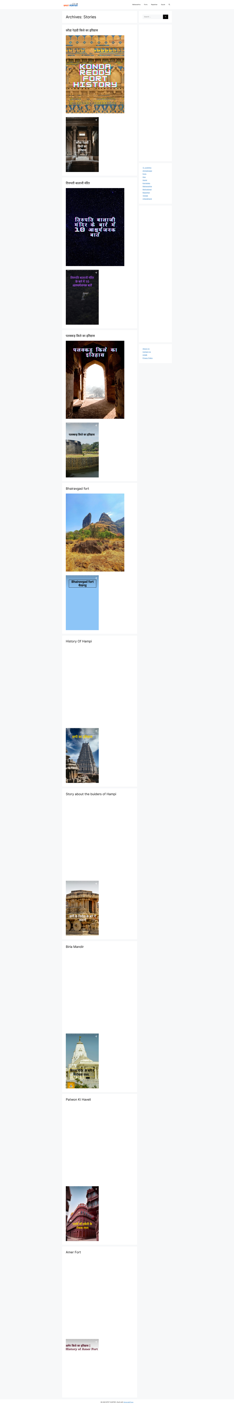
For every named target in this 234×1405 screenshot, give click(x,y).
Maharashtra (136, 4)
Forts (145, 4)
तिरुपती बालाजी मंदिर (78, 183)
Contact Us (147, 352)
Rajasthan (154, 4)
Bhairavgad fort (77, 488)
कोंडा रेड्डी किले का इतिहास (82, 30)
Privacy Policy (148, 358)
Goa (144, 177)
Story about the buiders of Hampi (91, 794)
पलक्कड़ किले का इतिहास (80, 336)
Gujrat (163, 4)
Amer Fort (73, 1252)
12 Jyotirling (147, 168)
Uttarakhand (147, 199)
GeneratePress (128, 1402)
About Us (146, 349)
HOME (145, 355)
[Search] (165, 17)
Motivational (147, 189)
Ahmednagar (147, 171)
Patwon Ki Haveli (78, 1099)
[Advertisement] (155, 93)
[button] (169, 4)
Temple (145, 196)
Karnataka (146, 183)
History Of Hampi (79, 641)
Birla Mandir (75, 947)
